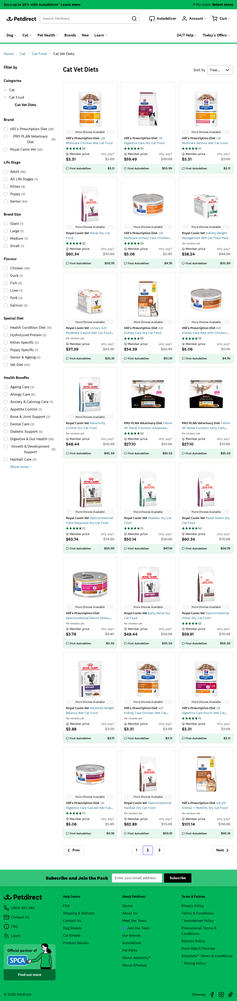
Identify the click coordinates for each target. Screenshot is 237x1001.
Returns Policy (193, 941)
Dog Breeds (72, 928)
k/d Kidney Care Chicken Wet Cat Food (145, 713)
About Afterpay (134, 965)
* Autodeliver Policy (197, 920)
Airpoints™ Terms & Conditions (207, 955)
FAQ (66, 905)
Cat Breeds (72, 935)
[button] (163, 18)
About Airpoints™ (136, 957)
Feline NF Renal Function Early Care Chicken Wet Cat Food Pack (206, 428)
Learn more (71, 4)
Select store (222, 4)
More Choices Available (90, 132)
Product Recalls (76, 942)
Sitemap (199, 994)
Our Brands (131, 935)
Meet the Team (134, 920)
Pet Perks (129, 950)
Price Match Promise (198, 948)
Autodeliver (131, 942)
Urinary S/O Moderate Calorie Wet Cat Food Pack (88, 333)
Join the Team (138, 928)
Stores (127, 905)
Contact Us (72, 920)
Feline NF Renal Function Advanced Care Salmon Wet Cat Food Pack (148, 428)
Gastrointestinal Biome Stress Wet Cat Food (87, 618)
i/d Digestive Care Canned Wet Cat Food (88, 808)
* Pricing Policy (193, 963)
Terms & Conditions (197, 913)
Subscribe (178, 877)
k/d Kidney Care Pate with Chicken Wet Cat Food (204, 333)
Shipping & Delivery (79, 913)
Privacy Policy (192, 905)
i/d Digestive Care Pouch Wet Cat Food (203, 713)
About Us (129, 913)
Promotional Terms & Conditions (198, 931)
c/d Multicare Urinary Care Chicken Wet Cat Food (146, 238)
